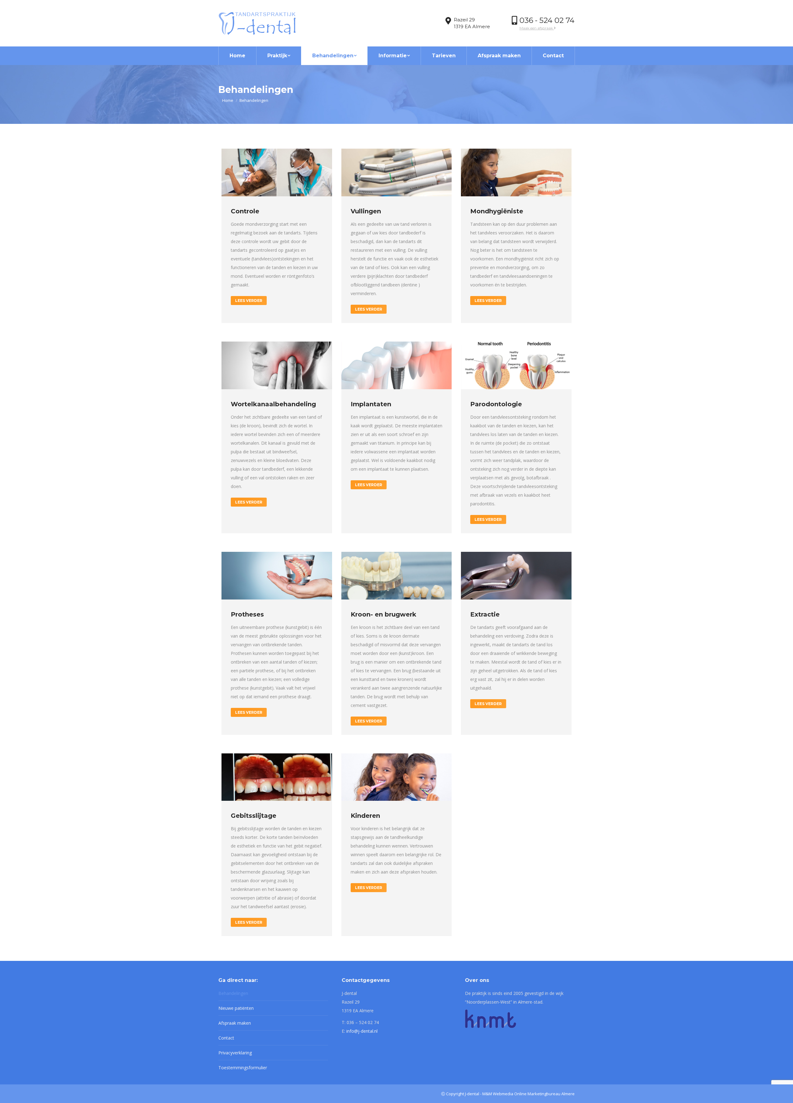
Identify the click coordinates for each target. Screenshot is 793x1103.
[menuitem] (237, 55)
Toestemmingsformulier (242, 1067)
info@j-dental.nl (362, 1031)
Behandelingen (233, 993)
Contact (226, 1038)
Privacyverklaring (235, 1053)
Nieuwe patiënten (236, 1008)
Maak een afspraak (536, 28)
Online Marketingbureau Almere (544, 1093)
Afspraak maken (234, 1023)
